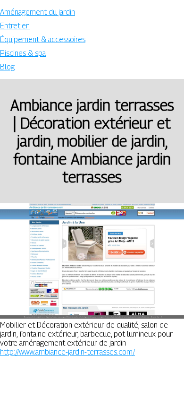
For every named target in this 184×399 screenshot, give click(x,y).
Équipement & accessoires (42, 39)
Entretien (15, 25)
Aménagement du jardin (37, 12)
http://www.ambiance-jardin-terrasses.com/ (67, 351)
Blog (7, 66)
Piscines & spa (23, 53)
